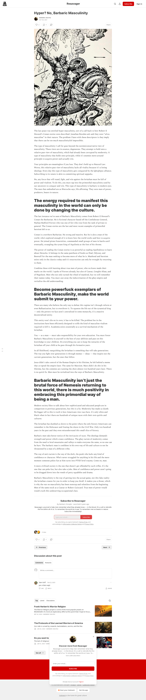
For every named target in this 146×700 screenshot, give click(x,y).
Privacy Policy (89, 676)
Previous (42, 547)
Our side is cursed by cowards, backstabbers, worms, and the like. (58, 626)
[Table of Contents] (2, 350)
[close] (93, 636)
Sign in (139, 4)
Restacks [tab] (48, 563)
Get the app (83, 690)
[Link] (31, 205)
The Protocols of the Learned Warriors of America (58, 623)
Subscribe (128, 4)
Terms (79, 685)
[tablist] (43, 563)
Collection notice (88, 685)
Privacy (73, 685)
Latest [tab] (42, 601)
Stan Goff (42, 582)
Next (105, 547)
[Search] (115, 4)
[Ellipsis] (111, 582)
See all (38, 653)
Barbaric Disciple (45, 17)
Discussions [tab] (50, 601)
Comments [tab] (39, 563)
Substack (62, 695)
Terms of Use (83, 673)
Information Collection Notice (72, 676)
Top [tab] (36, 601)
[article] (73, 611)
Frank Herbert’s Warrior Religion (50, 606)
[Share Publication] (120, 4)
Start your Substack (67, 690)
